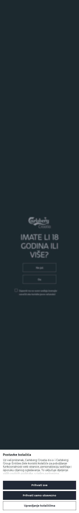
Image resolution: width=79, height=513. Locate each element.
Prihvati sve (39, 485)
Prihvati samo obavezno (39, 495)
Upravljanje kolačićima (39, 505)
